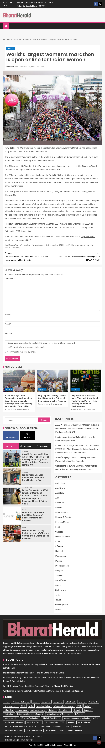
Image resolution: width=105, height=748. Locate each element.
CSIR (23, 706)
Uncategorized (61, 604)
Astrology (59, 493)
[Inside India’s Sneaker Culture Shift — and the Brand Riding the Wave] (12, 476)
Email (8, 324)
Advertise (30, 2)
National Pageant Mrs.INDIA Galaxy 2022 (21, 726)
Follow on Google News (27, 6)
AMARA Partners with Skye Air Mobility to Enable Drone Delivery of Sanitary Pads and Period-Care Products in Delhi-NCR (35, 459)
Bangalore (46, 702)
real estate (77, 726)
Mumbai (71, 722)
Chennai (82, 702)
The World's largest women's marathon (79, 245)
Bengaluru (58, 702)
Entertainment (61, 512)
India (57, 541)
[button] (12, 26)
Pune (67, 726)
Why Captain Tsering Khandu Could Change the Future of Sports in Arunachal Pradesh (52, 398)
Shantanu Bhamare (34, 730)
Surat (61, 730)
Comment (10, 278)
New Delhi (45, 726)
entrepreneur (22, 710)
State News (60, 590)
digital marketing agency (64, 706)
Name (8, 314)
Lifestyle (59, 546)
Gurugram (88, 710)
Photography (61, 556)
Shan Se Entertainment (14, 730)
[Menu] (12, 26)
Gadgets (59, 532)
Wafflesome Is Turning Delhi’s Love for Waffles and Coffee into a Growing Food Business (43, 691)
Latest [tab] (9, 446)
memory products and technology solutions (81, 718)
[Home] (6, 26)
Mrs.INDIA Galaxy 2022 (54, 722)
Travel (58, 600)
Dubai (87, 706)
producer (57, 726)
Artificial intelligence (21, 702)
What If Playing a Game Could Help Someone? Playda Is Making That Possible (38, 686)
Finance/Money (62, 522)
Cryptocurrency (11, 706)
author (35, 702)
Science (58, 575)
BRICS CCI (70, 702)
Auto (57, 498)
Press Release (27, 487)
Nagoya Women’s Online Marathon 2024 (47, 245)
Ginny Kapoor (64, 710)
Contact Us (41, 2)
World (58, 609)
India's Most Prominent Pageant (30, 714)
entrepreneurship (38, 710)
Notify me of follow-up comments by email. (26, 347)
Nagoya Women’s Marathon (19, 245)
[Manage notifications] (99, 742)
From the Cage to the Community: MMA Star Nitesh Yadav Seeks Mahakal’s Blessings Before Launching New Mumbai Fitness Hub (19, 401)
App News (60, 488)
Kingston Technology (30, 718)
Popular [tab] (27, 446)
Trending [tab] (43, 446)
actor (7, 702)
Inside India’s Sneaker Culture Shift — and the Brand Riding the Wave (33, 478)
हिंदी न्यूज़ (41, 6)
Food (24, 528)
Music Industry (84, 722)
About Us (20, 2)
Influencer (79, 714)
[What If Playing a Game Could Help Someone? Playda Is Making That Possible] (12, 515)
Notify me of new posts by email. (21, 351)
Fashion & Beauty (63, 517)
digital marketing (43, 706)
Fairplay (52, 710)
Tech (24, 509)
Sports (10, 48)
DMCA (50, 2)
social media (51, 730)
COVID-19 (93, 702)
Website (8, 333)
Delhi (31, 706)
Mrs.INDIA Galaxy (34, 722)
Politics (58, 561)
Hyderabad (9, 714)
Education (59, 507)
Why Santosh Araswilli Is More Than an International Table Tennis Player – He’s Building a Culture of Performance (84, 401)
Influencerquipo (11, 718)
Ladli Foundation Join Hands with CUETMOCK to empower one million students (26, 256)
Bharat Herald (13, 67)
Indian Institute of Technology (59, 714)
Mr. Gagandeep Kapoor (14, 722)
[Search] (99, 25)
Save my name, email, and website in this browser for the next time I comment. (41, 343)
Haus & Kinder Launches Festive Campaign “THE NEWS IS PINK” (79, 256)
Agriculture (60, 483)
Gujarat (77, 710)
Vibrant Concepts (75, 730)
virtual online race (12, 248)
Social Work (60, 580)
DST (79, 706)
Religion (59, 570)
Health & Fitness (62, 537)
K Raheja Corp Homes (51, 718)
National (59, 551)
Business (25, 451)
